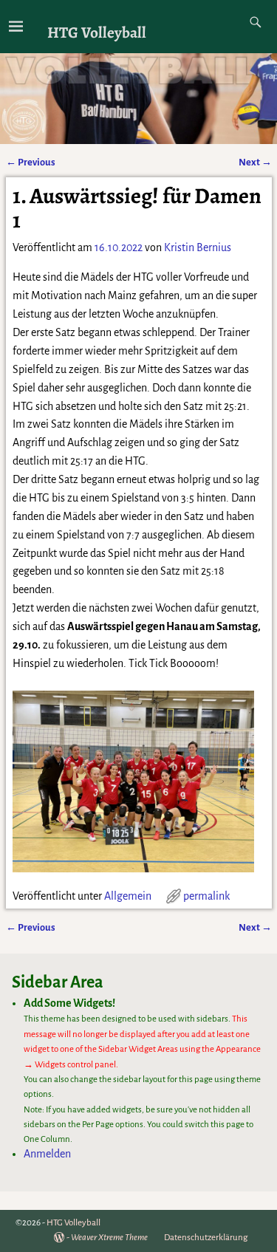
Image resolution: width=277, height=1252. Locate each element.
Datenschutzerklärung (205, 1237)
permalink (206, 896)
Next (255, 162)
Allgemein (127, 896)
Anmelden (47, 1154)
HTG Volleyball (96, 32)
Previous (30, 162)
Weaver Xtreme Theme (109, 1237)
